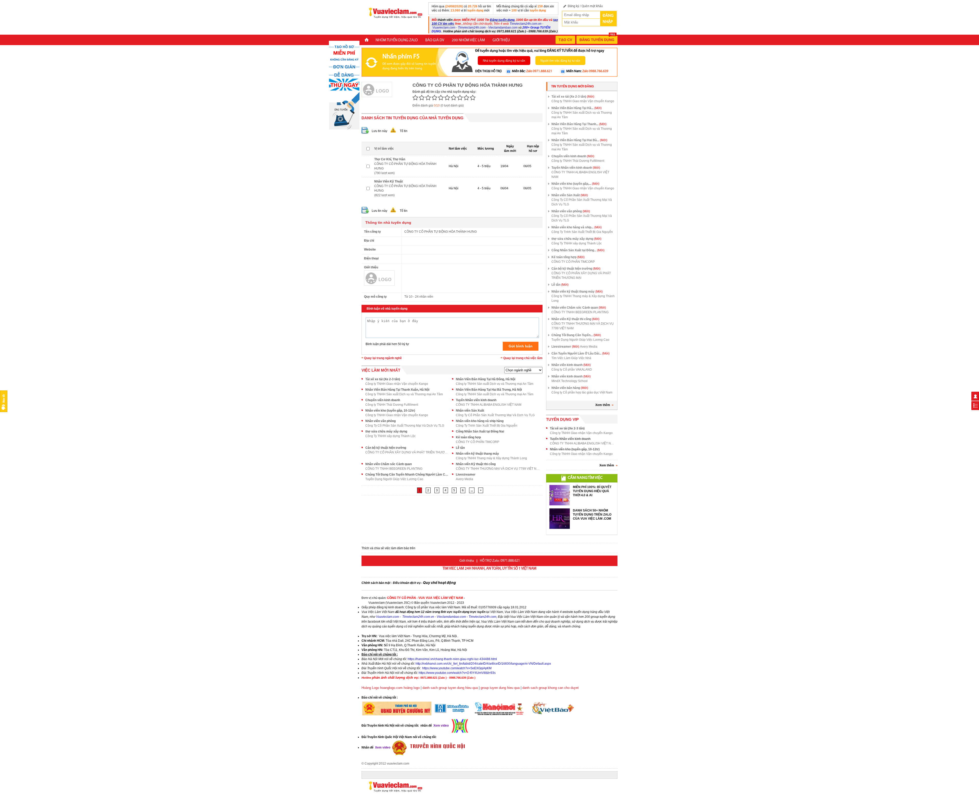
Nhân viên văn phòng (380, 421)
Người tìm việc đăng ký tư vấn (560, 60)
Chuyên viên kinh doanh (382, 400)
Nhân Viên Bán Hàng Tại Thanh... (579, 124)
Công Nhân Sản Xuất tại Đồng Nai (480, 431)
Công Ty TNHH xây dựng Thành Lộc (390, 436)
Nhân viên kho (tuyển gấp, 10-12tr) (390, 410)
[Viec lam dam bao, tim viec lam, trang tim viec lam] (393, 12)
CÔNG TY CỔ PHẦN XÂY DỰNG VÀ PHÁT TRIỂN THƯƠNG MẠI (407, 452)
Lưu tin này (379, 131)
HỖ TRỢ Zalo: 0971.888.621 (500, 561)
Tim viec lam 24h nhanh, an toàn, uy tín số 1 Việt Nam (489, 569)
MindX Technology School (569, 381)
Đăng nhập (608, 19)
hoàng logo (412, 688)
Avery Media (464, 479)
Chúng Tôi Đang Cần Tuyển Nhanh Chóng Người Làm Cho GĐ (407, 474)
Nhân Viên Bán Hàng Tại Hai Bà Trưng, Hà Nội (489, 389)
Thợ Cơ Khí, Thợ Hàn (389, 159)
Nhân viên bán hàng (569, 388)
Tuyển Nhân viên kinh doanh (476, 400)
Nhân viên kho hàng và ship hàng (480, 421)
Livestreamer (465, 474)
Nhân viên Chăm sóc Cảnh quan (388, 464)
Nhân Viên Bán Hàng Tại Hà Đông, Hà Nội (485, 379)
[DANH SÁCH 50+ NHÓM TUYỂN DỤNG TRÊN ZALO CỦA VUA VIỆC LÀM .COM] (559, 518)
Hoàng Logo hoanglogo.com (382, 688)
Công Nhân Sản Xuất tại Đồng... (577, 250)
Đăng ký (573, 6)
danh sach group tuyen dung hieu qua (450, 688)
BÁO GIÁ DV (434, 40)
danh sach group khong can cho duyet (550, 688)
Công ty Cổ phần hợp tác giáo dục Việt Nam (581, 392)
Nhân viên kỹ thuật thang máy (477, 453)
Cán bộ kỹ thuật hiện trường (385, 448)
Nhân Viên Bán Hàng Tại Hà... (576, 108)
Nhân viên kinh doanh (571, 365)
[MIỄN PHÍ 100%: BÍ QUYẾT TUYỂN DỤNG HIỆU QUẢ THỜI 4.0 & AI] (559, 495)
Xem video (382, 747)
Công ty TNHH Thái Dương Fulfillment (391, 404)
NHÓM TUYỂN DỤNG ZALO (397, 40)
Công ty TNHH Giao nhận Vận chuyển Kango (396, 384)
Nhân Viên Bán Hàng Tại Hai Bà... (579, 140)
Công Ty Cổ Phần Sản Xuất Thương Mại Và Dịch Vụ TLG (495, 415)
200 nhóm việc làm (468, 40)
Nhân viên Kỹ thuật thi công (476, 464)
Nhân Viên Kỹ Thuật (388, 181)
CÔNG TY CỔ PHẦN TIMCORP (477, 442)
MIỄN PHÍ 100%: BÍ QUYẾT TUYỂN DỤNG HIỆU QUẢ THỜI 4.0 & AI (592, 491)
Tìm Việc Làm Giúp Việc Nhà (571, 358)
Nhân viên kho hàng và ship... (576, 227)
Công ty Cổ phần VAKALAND (571, 369)
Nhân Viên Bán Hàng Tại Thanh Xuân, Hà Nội (397, 389)
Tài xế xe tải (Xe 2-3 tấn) (382, 379)
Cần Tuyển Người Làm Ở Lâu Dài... (580, 353)
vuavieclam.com (398, 763)
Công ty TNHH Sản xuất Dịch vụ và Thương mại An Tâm (494, 384)
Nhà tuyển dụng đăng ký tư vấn (504, 60)
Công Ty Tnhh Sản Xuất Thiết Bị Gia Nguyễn (486, 425)
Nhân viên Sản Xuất (470, 410)
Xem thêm (602, 405)
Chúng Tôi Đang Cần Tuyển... (576, 335)
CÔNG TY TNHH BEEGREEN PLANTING (393, 468)
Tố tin (403, 131)
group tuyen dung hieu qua (500, 688)
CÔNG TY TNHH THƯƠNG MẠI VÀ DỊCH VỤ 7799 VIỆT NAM (498, 468)
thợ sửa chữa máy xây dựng (386, 431)
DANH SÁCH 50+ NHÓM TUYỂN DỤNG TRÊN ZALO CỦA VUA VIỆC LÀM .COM (592, 514)
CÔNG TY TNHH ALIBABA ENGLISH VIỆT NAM (488, 404)
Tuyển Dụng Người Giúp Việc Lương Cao (394, 479)
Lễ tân (460, 448)
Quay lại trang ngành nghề (383, 358)
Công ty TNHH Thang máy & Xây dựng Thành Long (491, 458)
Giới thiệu (501, 40)
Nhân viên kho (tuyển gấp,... (575, 184)
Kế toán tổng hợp (468, 437)
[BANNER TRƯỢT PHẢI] (344, 85)
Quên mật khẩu (592, 6)
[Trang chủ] (367, 40)
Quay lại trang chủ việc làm (523, 358)
